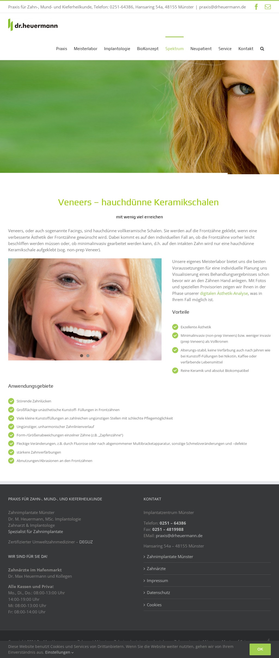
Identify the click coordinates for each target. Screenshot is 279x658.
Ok (260, 649)
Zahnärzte (156, 568)
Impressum (157, 580)
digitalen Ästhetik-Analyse (224, 293)
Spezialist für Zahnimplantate (35, 531)
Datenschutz (158, 592)
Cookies (154, 604)
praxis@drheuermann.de (222, 7)
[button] (262, 48)
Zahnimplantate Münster (170, 556)
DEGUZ (86, 541)
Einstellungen (58, 652)
